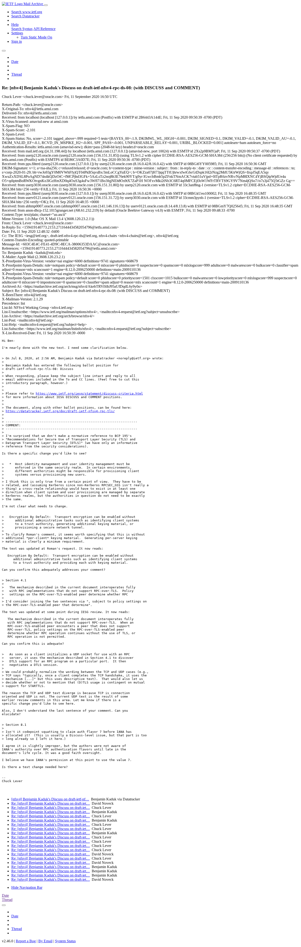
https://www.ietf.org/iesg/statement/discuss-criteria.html (89, 393)
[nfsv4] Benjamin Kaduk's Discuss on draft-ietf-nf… (50, 799)
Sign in (16, 41)
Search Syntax (22, 29)
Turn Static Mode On (36, 37)
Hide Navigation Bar (26, 887)
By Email (45, 941)
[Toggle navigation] (46, 5)
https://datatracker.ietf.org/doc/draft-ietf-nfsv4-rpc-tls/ (60, 411)
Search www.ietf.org (26, 12)
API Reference (44, 29)
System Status (65, 941)
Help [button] (15, 25)
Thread (16, 74)
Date (14, 62)
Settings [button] (17, 33)
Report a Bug (26, 941)
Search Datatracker (25, 16)
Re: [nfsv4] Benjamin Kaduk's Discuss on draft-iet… (50, 803)
